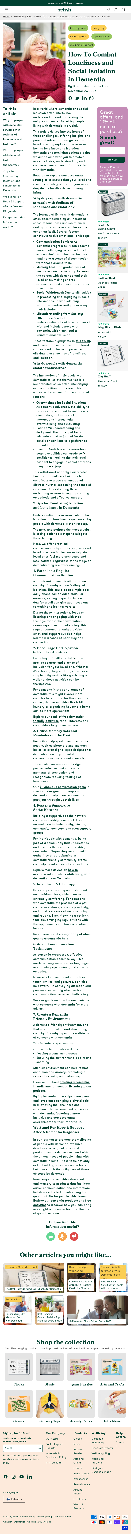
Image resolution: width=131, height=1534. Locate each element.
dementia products (64, 1201)
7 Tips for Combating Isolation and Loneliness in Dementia (11, 180)
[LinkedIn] (29, 1476)
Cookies (31, 1521)
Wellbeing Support (81, 45)
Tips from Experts (102, 1448)
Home (6, 16)
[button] (6, 9)
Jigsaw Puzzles (81, 1384)
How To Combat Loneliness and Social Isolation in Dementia (73, 16)
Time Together (78, 36)
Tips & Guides (101, 36)
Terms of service (62, 1516)
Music (50, 1384)
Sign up (112, 159)
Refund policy (27, 1516)
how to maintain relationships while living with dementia (61, 874)
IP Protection (54, 1462)
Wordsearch (80, 1479)
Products (80, 1433)
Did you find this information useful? (14, 222)
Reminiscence (81, 1484)
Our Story (52, 1439)
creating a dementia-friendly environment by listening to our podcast (62, 1086)
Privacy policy (44, 1516)
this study (83, 341)
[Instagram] (13, 1476)
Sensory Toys (50, 1421)
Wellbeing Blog (23, 16)
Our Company (55, 1433)
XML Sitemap (44, 1521)
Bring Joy (98, 28)
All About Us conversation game (63, 787)
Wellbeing (98, 1433)
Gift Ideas (79, 1499)
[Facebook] (5, 1476)
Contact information (14, 1521)
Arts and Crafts (112, 1384)
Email (8, 1448)
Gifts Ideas (112, 1421)
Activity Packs (81, 1421)
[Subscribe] (40, 1448)
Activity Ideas (78, 28)
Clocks (18, 1384)
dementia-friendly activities (58, 719)
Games (18, 1421)
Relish (15, 1516)
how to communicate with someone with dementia (61, 1002)
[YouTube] (21, 1476)
